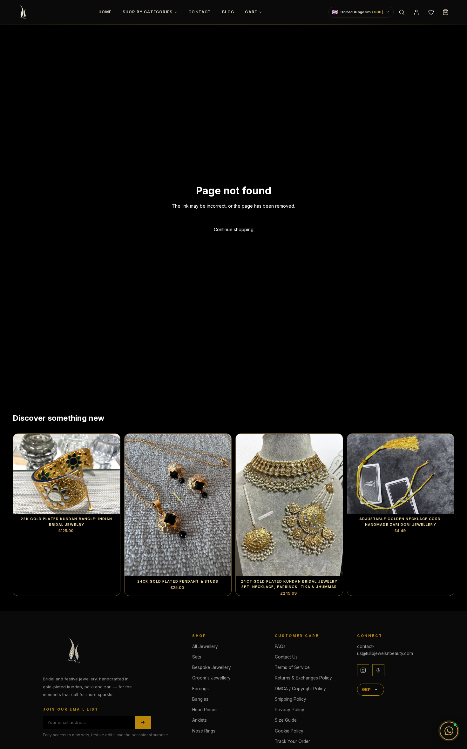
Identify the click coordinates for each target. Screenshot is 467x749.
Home (105, 12)
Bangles (200, 699)
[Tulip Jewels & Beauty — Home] (23, 12)
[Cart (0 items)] (445, 12)
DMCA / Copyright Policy (300, 688)
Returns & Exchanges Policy (303, 677)
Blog (228, 12)
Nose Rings (203, 730)
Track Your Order (292, 741)
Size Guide (286, 720)
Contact (199, 12)
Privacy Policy (289, 709)
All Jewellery (205, 646)
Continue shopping (234, 229)
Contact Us (286, 656)
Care (251, 12)
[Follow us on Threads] (378, 670)
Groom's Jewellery (211, 677)
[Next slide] (110, 474)
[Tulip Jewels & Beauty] (74, 650)
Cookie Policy (289, 730)
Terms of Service (292, 667)
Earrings (200, 688)
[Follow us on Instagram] (363, 670)
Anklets (199, 720)
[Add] (221, 566)
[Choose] (110, 504)
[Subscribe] (143, 722)
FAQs (280, 646)
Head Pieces (205, 709)
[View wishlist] (430, 12)
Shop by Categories (148, 12)
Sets (196, 656)
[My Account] (416, 12)
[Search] (401, 12)
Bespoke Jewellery (211, 667)
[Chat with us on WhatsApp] (449, 731)
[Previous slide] (22, 474)
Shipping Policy (290, 699)
